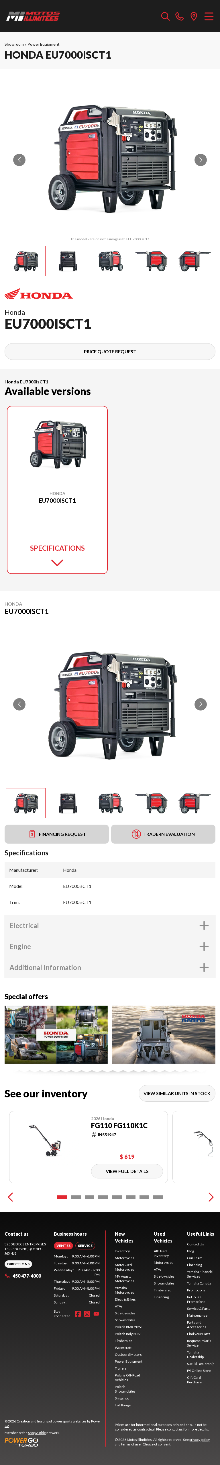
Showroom (14, 44)
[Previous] (10, 1197)
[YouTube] (96, 1313)
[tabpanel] (77, 1279)
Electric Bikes (125, 1299)
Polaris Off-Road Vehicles (127, 1377)
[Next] (209, 1197)
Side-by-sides (125, 1313)
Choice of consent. (157, 1444)
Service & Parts (198, 1308)
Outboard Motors (128, 1354)
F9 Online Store (199, 1370)
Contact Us (195, 1244)
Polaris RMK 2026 (128, 1327)
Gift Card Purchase (194, 1379)
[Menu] (209, 16)
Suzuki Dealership (200, 1364)
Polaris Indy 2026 (128, 1334)
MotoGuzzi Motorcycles (124, 1267)
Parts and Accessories (196, 1324)
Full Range (123, 1405)
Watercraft (123, 1347)
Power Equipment (44, 44)
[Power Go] (55, 1442)
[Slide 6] (130, 1197)
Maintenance (197, 1315)
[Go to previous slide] (19, 160)
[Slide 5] (117, 1197)
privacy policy (199, 1439)
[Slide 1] (62, 1197)
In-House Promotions (196, 1299)
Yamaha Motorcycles (124, 1290)
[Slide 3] (90, 1197)
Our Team (195, 1258)
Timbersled (124, 1341)
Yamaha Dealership (195, 1354)
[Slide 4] (103, 1197)
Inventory (122, 1251)
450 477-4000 (27, 1275)
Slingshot (122, 1398)
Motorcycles (124, 1258)
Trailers (121, 1368)
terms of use (131, 1444)
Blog (190, 1251)
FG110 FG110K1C (119, 1126)
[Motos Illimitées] (33, 16)
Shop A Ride (37, 1433)
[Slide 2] (76, 1197)
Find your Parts (198, 1334)
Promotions (196, 1290)
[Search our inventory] (165, 16)
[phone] (179, 16)
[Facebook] (77, 1313)
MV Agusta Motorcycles (124, 1278)
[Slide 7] (144, 1197)
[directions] (193, 16)
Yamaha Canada (199, 1283)
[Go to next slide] (201, 160)
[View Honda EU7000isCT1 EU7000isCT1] (26, 261)
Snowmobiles (125, 1320)
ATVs (119, 1306)
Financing (161, 1297)
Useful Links (200, 1233)
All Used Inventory (161, 1253)
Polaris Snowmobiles (125, 1389)
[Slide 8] (158, 1197)
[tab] (63, 1245)
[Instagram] (87, 1313)
